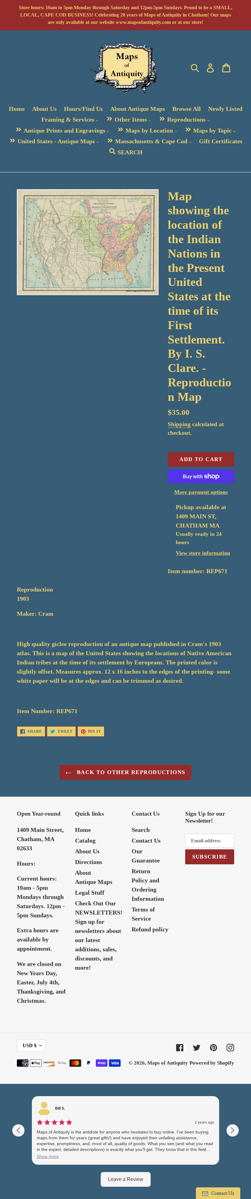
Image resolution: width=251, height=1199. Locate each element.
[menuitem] (16, 108)
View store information (203, 553)
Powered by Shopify (211, 1063)
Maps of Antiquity (167, 1063)
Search (141, 829)
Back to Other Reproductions (130, 772)
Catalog (85, 840)
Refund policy (150, 929)
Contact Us (146, 840)
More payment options (201, 492)
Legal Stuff (89, 892)
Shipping (179, 424)
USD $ (29, 1045)
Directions (88, 862)
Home (83, 829)
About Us (87, 851)
